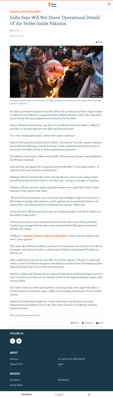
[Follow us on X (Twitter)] (12, 341)
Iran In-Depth (16, 385)
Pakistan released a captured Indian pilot (44, 236)
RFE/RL (16, 31)
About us (14, 359)
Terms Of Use (16, 364)
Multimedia (63, 380)
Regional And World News (25, 12)
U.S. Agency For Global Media (71, 359)
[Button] (99, 42)
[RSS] (18, 341)
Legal (60, 364)
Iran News (15, 380)
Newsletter (26, 394)
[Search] (89, 394)
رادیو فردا (59, 394)
